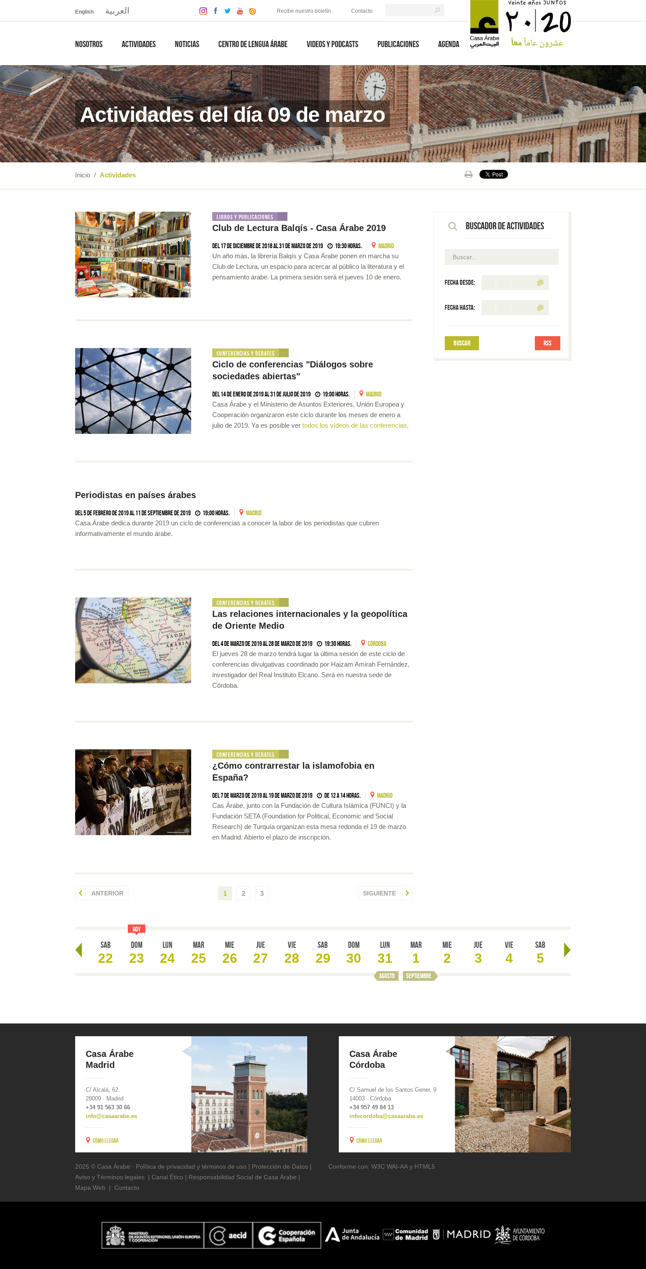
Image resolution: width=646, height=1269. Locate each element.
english (84, 12)
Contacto (362, 11)
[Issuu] (250, 10)
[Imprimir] (469, 174)
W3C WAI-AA (389, 1166)
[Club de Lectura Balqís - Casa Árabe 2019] (133, 254)
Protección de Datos (280, 1166)
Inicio (82, 175)
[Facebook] (213, 10)
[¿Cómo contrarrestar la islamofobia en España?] (133, 792)
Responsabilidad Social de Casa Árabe (243, 1177)
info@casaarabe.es (111, 1116)
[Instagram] (201, 10)
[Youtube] (237, 10)
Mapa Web (90, 1187)
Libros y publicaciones (245, 216)
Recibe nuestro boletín (304, 11)
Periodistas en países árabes (135, 495)
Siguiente (380, 893)
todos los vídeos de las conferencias (354, 425)
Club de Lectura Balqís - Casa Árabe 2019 (299, 228)
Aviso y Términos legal (106, 1177)
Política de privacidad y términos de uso (191, 1166)
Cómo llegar (106, 1140)
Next (567, 950)
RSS (548, 343)
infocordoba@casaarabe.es (386, 1116)
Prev (78, 950)
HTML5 (424, 1166)
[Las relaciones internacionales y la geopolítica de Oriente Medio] (133, 640)
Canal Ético (167, 1177)
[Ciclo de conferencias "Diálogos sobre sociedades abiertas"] (133, 391)
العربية (117, 10)
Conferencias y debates (246, 353)
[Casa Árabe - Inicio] (520, 23)
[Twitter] (225, 10)
